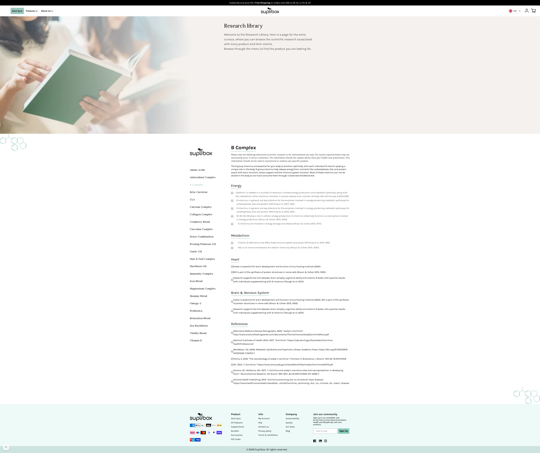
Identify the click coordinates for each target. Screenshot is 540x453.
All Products (237, 422)
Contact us (263, 426)
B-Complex (196, 184)
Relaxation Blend (200, 318)
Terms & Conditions (268, 435)
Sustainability (292, 418)
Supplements (237, 426)
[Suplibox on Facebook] (314, 441)
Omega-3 (195, 303)
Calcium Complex (201, 207)
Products (31, 11)
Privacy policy (264, 431)
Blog (288, 431)
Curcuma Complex (201, 229)
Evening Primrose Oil (203, 244)
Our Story (290, 426)
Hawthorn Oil (198, 266)
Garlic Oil (196, 251)
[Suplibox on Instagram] (325, 441)
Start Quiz (17, 11)
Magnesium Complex (203, 288)
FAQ (260, 422)
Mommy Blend (198, 296)
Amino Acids (197, 169)
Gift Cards (236, 439)
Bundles (235, 431)
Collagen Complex (201, 214)
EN (515, 11)
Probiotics (196, 310)
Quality (289, 422)
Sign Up (343, 431)
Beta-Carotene (199, 192)
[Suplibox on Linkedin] (320, 441)
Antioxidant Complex (203, 177)
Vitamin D (196, 340)
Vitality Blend (198, 333)
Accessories (237, 435)
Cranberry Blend (200, 221)
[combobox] (514, 11)
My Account (264, 418)
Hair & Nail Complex (202, 259)
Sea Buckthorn (199, 325)
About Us (46, 11)
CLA (192, 199)
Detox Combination (201, 236)
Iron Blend (196, 281)
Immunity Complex (201, 273)
